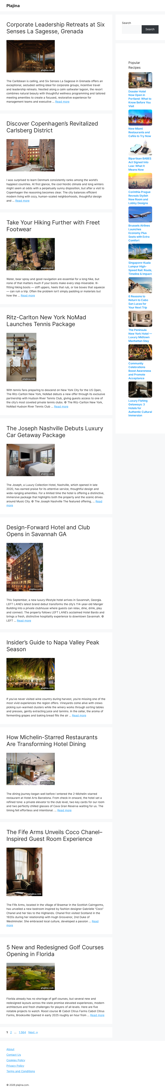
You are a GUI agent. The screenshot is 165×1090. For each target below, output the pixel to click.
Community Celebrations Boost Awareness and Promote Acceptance (139, 371)
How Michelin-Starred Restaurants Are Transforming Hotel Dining (51, 740)
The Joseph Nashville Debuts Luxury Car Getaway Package (54, 431)
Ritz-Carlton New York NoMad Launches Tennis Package (46, 320)
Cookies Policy (15, 1060)
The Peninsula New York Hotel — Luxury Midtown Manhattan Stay (140, 335)
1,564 (22, 1032)
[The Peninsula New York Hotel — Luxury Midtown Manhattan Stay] (140, 319)
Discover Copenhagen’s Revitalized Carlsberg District (52, 127)
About (10, 1049)
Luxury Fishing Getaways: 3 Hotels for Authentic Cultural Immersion (140, 408)
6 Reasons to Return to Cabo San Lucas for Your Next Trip (138, 302)
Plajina (13, 5)
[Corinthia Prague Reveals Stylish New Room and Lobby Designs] (140, 181)
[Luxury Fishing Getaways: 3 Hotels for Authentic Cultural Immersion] (140, 389)
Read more (62, 101)
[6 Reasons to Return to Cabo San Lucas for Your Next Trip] (140, 285)
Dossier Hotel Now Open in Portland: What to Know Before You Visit (139, 99)
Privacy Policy (15, 1065)
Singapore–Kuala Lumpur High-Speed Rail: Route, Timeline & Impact (140, 268)
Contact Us (13, 1054)
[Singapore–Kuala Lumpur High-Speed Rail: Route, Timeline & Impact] (140, 252)
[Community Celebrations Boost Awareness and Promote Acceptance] (140, 352)
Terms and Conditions (20, 1071)
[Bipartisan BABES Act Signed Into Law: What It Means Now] (140, 147)
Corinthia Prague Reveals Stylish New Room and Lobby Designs (139, 197)
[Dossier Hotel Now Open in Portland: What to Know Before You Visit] (140, 80)
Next (33, 1032)
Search (126, 23)
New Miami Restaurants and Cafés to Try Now (139, 132)
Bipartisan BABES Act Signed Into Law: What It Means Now (139, 164)
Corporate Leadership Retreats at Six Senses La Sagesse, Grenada (55, 28)
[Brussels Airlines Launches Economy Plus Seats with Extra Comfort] (140, 214)
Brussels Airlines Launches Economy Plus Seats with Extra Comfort (139, 233)
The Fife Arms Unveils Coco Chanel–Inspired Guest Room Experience (54, 835)
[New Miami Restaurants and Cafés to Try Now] (140, 118)
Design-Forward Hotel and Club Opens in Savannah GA (48, 530)
